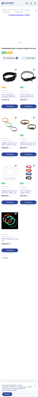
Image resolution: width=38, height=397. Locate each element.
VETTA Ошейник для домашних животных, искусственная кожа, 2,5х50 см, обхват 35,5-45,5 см (28, 96)
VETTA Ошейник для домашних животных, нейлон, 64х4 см (8, 96)
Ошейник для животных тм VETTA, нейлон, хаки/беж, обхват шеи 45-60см (9, 192)
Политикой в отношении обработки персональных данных (14, 389)
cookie (20, 385)
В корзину (10, 106)
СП (4, 53)
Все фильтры (12, 58)
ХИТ (9, 53)
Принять (7, 394)
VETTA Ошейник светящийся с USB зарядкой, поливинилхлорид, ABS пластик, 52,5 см (9, 240)
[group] (19, 29)
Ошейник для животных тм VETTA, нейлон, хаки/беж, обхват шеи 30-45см (28, 144)
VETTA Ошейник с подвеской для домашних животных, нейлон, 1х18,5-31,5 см (27, 192)
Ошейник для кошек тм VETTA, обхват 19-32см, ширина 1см (9, 144)
